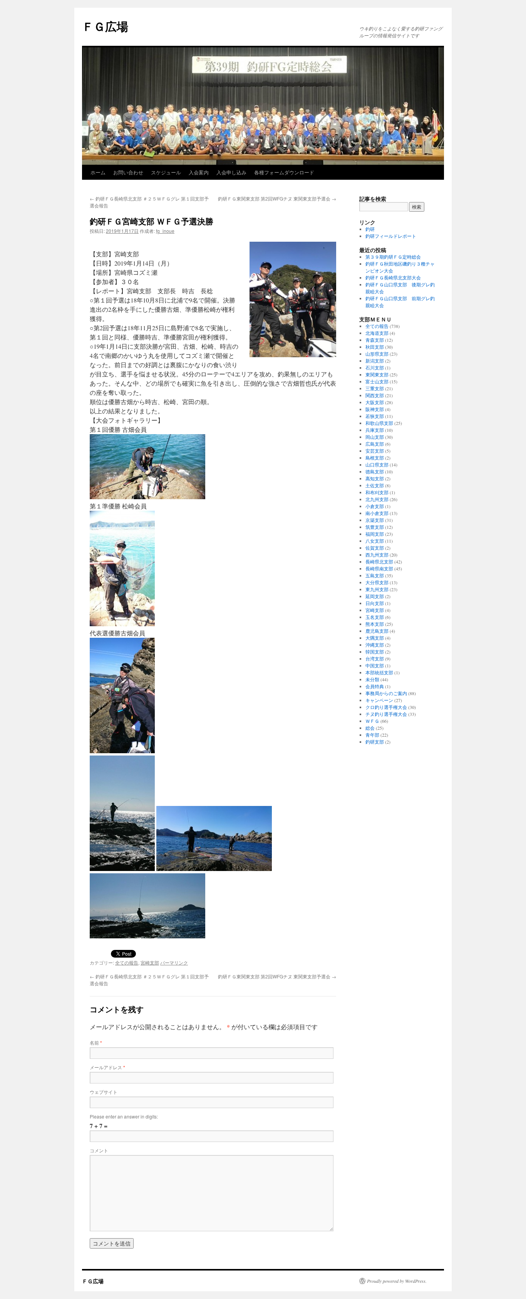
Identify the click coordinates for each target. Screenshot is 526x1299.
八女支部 (374, 541)
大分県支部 (377, 582)
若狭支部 (374, 416)
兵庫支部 (374, 430)
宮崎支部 (150, 962)
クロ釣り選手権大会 (386, 707)
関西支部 (374, 395)
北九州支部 (377, 499)
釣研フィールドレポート (390, 236)
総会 (370, 728)
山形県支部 (377, 354)
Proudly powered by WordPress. (397, 1281)
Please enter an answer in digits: (124, 1116)
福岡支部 (374, 534)
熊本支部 (374, 624)
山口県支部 (377, 464)
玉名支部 (374, 617)
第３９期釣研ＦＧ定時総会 (393, 257)
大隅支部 (374, 638)
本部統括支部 (379, 672)
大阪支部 (374, 402)
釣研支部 (374, 742)
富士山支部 (377, 381)
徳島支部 (374, 471)
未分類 (372, 679)
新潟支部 (374, 361)
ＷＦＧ (372, 721)
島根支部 (374, 458)
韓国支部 (374, 652)
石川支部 (374, 367)
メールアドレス (107, 1067)
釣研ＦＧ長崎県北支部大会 (393, 277)
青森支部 (374, 340)
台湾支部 (374, 658)
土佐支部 (374, 485)
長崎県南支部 (379, 568)
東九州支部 (377, 589)
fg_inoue (165, 230)
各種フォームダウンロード (284, 172)
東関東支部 (377, 374)
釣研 (370, 229)
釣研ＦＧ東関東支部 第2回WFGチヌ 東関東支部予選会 (277, 198)
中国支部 (374, 665)
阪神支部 (374, 409)
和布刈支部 (377, 492)
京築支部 (374, 520)
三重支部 (374, 388)
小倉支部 (374, 506)
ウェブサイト (103, 1091)
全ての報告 (126, 962)
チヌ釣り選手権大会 (386, 714)
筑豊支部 (374, 527)
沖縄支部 (374, 645)
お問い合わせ (128, 172)
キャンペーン (379, 700)
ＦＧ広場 (105, 26)
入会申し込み (231, 172)
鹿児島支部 (377, 631)
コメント (99, 1150)
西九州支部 (377, 555)
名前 (96, 1042)
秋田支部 (374, 347)
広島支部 (374, 444)
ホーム (98, 172)
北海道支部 (377, 333)
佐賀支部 (374, 548)
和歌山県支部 (379, 423)
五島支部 (374, 575)
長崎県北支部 (379, 561)
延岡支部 (374, 596)
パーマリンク (174, 962)
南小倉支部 (377, 513)
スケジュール (166, 172)
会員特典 (374, 686)
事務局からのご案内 (386, 693)
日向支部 (374, 603)
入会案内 (199, 172)
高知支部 (374, 478)
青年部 (372, 735)
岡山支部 (374, 437)
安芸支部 (374, 451)
